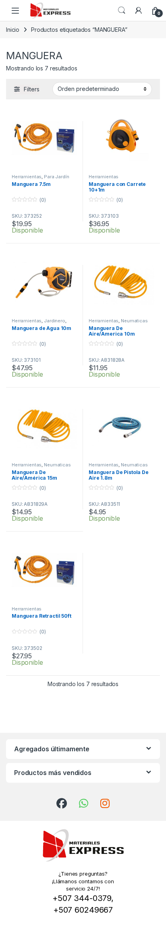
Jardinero (54, 321)
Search (121, 10)
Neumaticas (134, 321)
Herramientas (27, 176)
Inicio (12, 29)
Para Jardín (56, 176)
